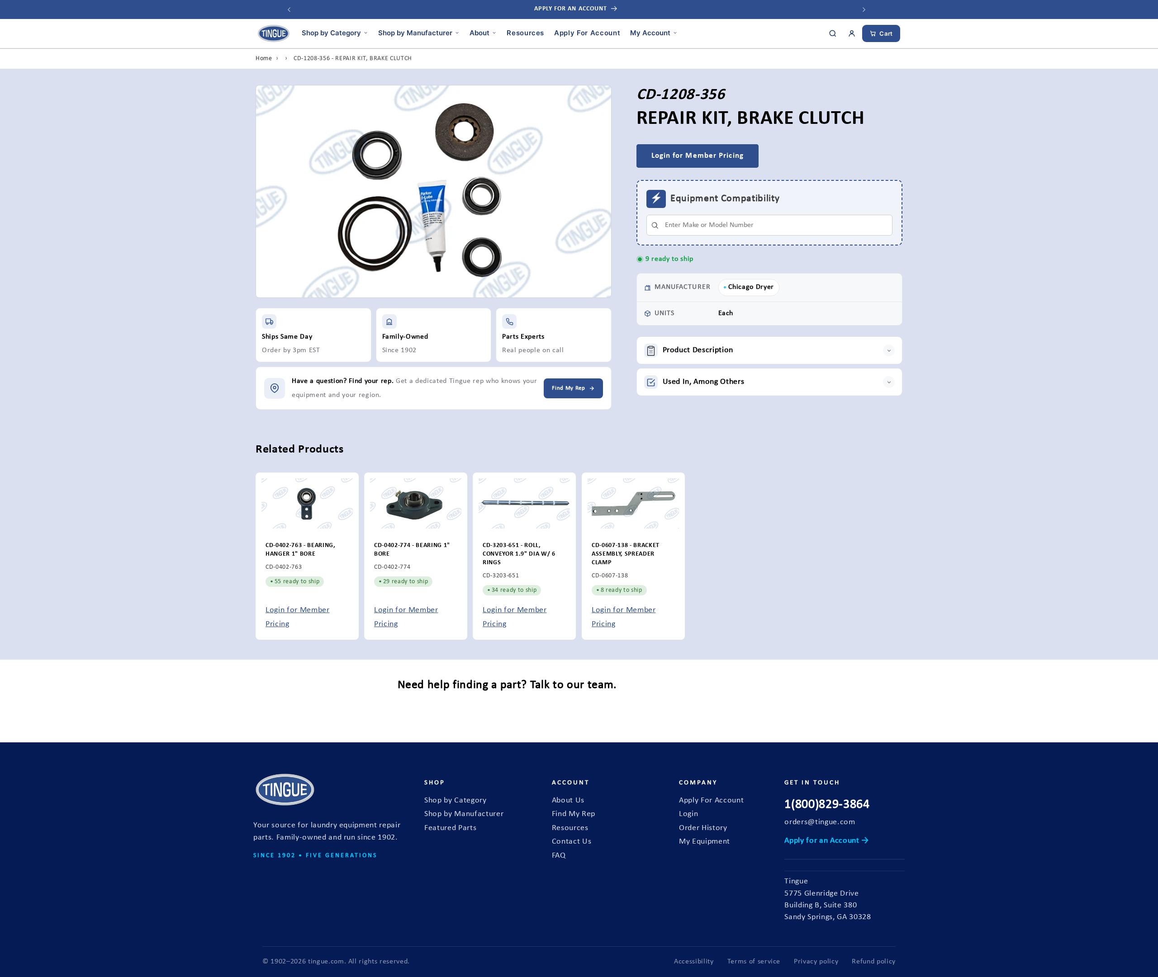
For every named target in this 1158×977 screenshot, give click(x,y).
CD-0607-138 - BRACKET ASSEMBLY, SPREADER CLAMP (626, 554)
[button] (769, 350)
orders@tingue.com (819, 822)
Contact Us (572, 841)
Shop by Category (331, 32)
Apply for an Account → (826, 841)
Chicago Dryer (751, 287)
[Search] (832, 33)
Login (688, 814)
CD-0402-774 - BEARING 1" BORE (412, 550)
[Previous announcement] (289, 9)
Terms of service (754, 961)
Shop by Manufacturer (415, 32)
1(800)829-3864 (826, 804)
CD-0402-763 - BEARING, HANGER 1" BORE (301, 550)
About (479, 32)
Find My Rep (573, 814)
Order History (703, 828)
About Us (568, 800)
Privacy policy (816, 961)
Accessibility (694, 961)
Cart (886, 33)
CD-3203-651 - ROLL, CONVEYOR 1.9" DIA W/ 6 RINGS (519, 554)
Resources (525, 32)
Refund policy (874, 961)
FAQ (559, 855)
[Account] (851, 33)
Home (264, 58)
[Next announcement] (864, 9)
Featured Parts (450, 828)
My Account (650, 32)
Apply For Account (587, 32)
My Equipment (704, 841)
